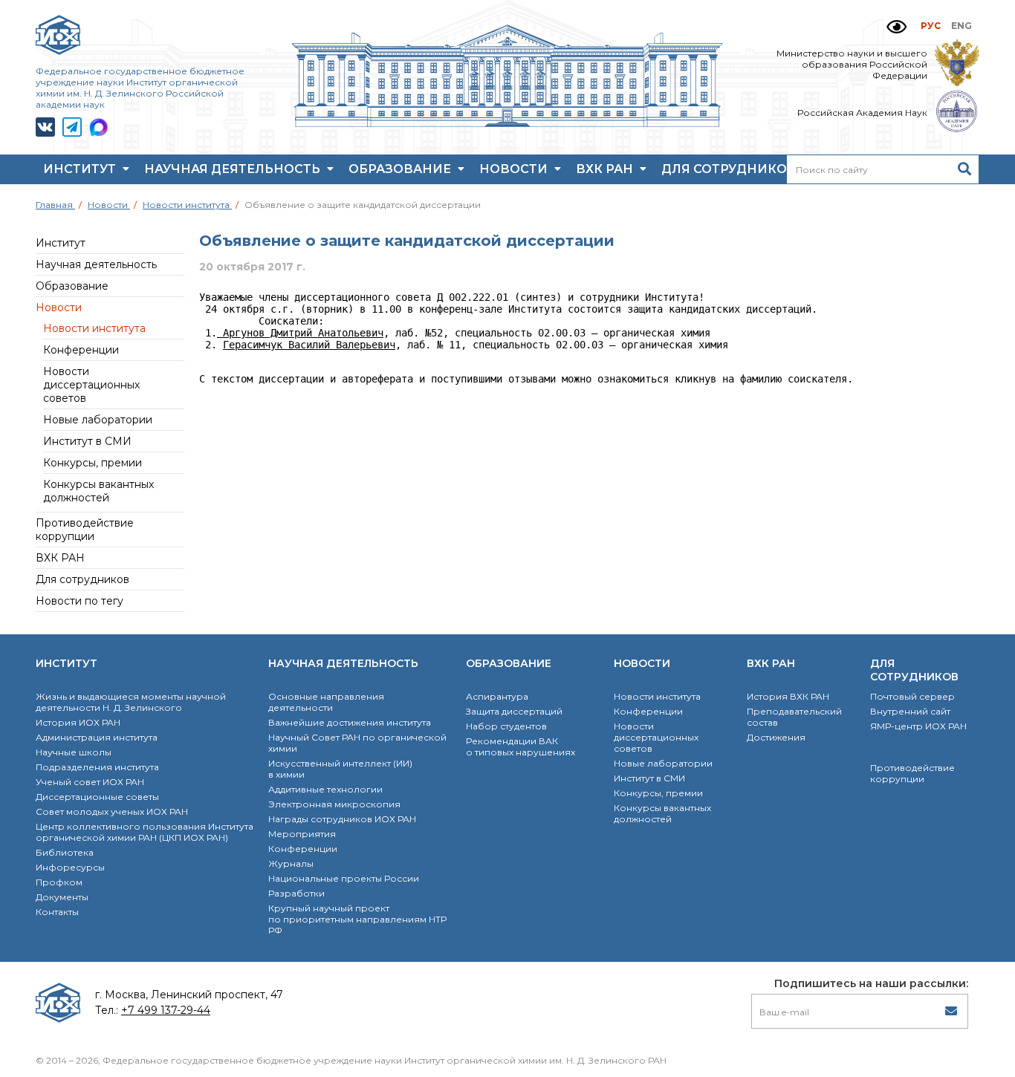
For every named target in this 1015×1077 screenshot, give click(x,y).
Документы (62, 896)
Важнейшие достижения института (349, 722)
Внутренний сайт (910, 711)
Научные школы (73, 752)
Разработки (296, 893)
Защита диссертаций (514, 711)
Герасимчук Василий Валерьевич (309, 345)
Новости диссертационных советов (91, 385)
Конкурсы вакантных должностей (98, 491)
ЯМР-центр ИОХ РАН (918, 726)
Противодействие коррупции (85, 529)
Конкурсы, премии (92, 462)
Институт (81, 169)
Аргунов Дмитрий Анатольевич (300, 333)
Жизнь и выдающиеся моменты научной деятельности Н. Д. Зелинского (131, 702)
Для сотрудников (730, 169)
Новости (515, 169)
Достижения (776, 737)
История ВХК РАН (788, 696)
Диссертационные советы (97, 796)
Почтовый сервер (912, 696)
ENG (961, 25)
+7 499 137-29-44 (165, 1010)
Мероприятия (302, 833)
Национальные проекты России (343, 878)
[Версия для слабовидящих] (896, 27)
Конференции (81, 350)
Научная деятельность (233, 169)
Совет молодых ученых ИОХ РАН (112, 811)
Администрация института (97, 737)
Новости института (94, 328)
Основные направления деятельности (326, 702)
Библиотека (65, 852)
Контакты (57, 911)
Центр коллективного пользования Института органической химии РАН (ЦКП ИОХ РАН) (144, 832)
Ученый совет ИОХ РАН (90, 781)
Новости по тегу (79, 601)
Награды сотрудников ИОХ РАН (342, 818)
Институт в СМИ (87, 441)
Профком (59, 882)
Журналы (291, 863)
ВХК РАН (606, 169)
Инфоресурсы (70, 867)
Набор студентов (506, 726)
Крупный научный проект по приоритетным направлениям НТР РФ (357, 919)
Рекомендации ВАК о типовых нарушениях (520, 746)
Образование (401, 169)
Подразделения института (97, 766)
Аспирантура (497, 696)
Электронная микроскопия (334, 804)
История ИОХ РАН (78, 722)
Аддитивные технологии (325, 789)
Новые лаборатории (97, 419)
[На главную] (507, 123)
